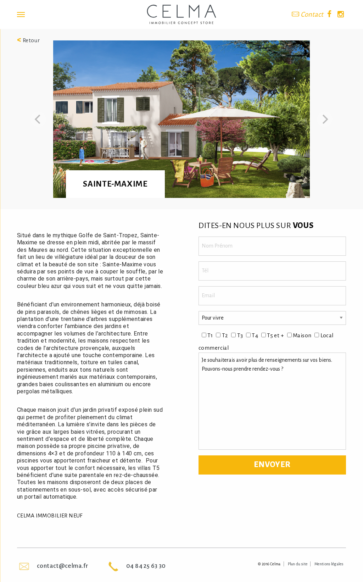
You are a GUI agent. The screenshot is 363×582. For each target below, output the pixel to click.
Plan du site (298, 564)
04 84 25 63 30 (146, 565)
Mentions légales (328, 564)
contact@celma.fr (62, 565)
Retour (28, 40)
